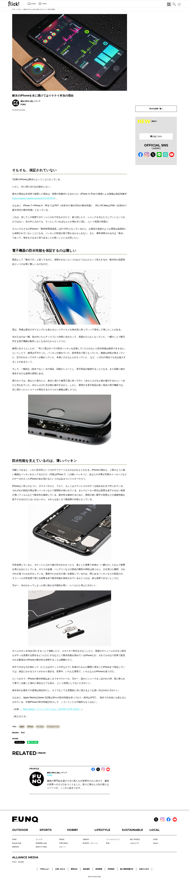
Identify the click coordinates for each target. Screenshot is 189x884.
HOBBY (72, 830)
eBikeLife (15, 847)
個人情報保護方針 (126, 869)
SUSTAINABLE (132, 830)
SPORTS (46, 830)
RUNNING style (41, 843)
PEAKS (61, 839)
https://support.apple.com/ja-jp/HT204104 (33, 198)
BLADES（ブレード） (91, 843)
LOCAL (154, 830)
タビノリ (62, 847)
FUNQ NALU (63, 843)
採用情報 (98, 869)
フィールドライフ (113, 839)
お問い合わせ (60, 869)
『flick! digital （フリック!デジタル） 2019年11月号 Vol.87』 (51, 709)
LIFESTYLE (102, 830)
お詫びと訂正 (144, 869)
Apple (22, 727)
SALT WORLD (135, 839)
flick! (19, 9)
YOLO (14, 862)
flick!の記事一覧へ (156, 109)
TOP (13, 9)
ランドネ (39, 839)
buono (155, 843)
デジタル (40, 727)
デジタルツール (53, 727)
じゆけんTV (134, 843)
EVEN (155, 839)
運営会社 (74, 869)
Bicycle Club (16, 843)
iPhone (30, 727)
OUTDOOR (20, 830)
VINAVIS (86, 839)
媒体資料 (86, 869)
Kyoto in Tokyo (41, 847)
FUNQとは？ (45, 869)
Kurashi (21, 862)
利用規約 (111, 869)
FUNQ (49, 775)
